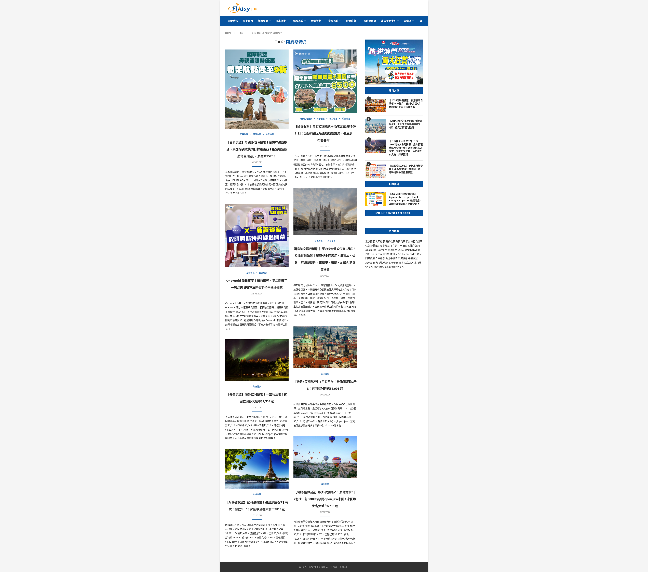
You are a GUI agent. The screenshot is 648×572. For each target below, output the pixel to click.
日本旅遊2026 (406, 262)
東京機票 (370, 241)
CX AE (401, 249)
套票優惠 (333, 119)
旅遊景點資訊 (388, 20)
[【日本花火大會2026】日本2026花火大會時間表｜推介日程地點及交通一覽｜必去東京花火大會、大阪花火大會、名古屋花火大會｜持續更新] (375, 146)
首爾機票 (400, 241)
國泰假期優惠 (306, 119)
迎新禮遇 (233, 20)
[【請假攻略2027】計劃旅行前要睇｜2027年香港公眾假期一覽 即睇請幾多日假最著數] (375, 171)
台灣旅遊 (316, 20)
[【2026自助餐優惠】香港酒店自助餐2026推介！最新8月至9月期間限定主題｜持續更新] (375, 105)
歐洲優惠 (346, 119)
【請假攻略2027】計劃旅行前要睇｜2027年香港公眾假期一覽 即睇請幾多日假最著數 (406, 169)
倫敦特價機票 (372, 245)
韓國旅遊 (298, 20)
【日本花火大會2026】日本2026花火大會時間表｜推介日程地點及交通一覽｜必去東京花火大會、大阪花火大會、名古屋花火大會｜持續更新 (406, 148)
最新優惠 (270, 134)
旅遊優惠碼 (369, 20)
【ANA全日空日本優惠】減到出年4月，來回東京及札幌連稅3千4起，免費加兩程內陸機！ (406, 124)
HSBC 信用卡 (390, 254)
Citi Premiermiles (407, 254)
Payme (381, 249)
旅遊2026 (399, 266)
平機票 (382, 258)
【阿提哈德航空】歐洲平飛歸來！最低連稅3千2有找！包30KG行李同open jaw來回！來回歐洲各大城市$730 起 (325, 499)
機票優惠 (263, 20)
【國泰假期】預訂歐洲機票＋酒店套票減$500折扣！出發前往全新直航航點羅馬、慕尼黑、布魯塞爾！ (325, 133)
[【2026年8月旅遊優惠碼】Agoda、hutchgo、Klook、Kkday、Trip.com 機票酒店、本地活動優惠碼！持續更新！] (375, 199)
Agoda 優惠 (372, 262)
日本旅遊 (281, 20)
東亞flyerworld (412, 249)
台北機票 (385, 245)
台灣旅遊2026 (381, 266)
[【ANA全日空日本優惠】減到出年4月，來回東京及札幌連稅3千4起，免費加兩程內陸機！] (375, 126)
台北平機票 (392, 258)
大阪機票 (380, 241)
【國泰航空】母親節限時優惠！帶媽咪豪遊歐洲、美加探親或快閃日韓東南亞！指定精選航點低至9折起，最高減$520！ (256, 149)
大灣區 (407, 20)
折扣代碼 (383, 262)
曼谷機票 (390, 241)
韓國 (391, 266)
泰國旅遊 (333, 20)
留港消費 (351, 20)
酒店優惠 (403, 258)
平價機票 (413, 258)
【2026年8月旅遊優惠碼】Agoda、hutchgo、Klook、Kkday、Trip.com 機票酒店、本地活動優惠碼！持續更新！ (405, 198)
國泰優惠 (248, 20)
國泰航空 (257, 134)
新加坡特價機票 (414, 241)
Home (228, 32)
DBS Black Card (374, 254)
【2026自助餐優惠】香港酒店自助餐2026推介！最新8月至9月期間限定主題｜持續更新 (406, 103)
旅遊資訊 (250, 273)
